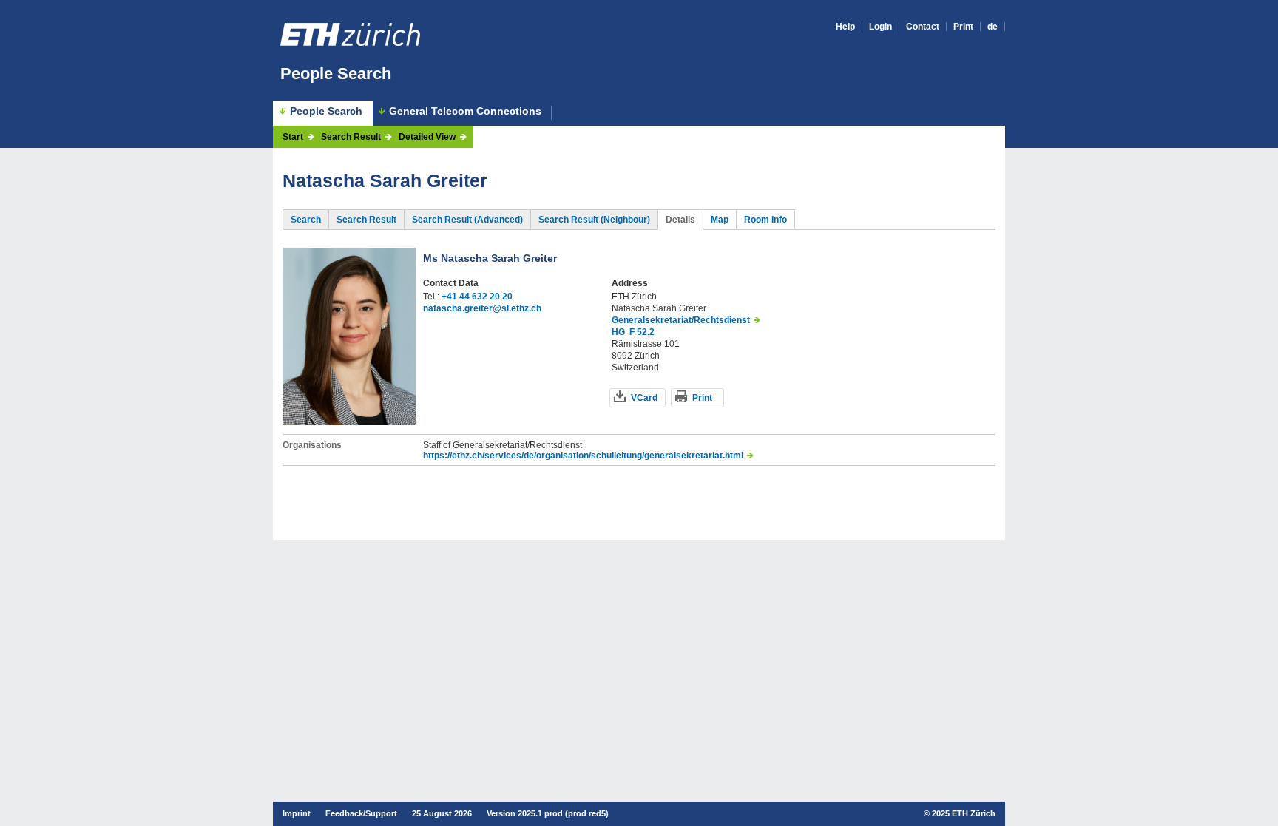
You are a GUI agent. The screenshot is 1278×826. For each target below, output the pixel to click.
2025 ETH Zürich (963, 813)
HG (618, 332)
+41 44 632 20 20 (477, 296)
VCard (644, 398)
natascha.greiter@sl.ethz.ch (482, 308)
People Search (335, 73)
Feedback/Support (361, 813)
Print (963, 26)
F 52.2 (642, 332)
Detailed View (427, 136)
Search (306, 219)
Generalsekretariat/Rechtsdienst (681, 320)
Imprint (297, 813)
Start (293, 136)
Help (845, 26)
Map (719, 219)
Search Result (351, 136)
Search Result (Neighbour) (594, 219)
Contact (922, 26)
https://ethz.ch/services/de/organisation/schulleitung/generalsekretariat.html (583, 455)
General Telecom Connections (465, 111)
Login (880, 26)
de (992, 26)
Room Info (765, 219)
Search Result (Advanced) (467, 219)
